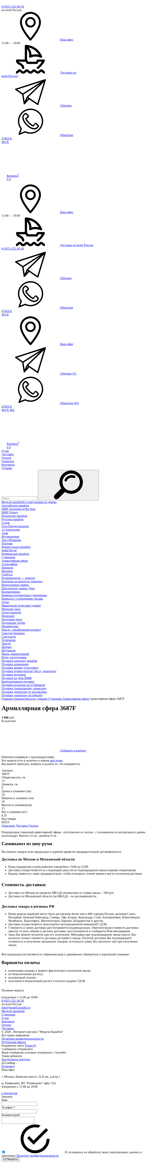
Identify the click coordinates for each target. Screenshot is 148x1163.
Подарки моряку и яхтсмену (20, 667)
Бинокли (7, 567)
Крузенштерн (10, 536)
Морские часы (11, 609)
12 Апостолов (11, 529)
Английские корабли (15, 505)
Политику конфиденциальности (37, 1155)
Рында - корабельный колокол (21, 629)
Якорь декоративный (15, 654)
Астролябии (10, 564)
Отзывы (7, 468)
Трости (6, 643)
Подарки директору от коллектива (24, 691)
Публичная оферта (14, 1042)
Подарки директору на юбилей (22, 695)
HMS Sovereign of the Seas (18, 509)
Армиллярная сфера (15, 560)
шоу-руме (56, 760)
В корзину (8, 1066)
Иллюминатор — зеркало (18, 578)
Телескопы (9, 640)
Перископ (8, 616)
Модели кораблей (13, 1011)
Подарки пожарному (15, 664)
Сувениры (8, 557)
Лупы (5, 602)
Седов (6, 522)
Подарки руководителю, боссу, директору (29, 671)
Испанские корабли (14, 515)
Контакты (8, 464)
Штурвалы (9, 650)
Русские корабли (13, 519)
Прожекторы (10, 626)
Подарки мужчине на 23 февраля (23, 685)
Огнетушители (11, 612)
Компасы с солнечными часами (22, 598)
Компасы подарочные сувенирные (24, 595)
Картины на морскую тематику (22, 581)
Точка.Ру (30, 1045)
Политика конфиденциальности (23, 1038)
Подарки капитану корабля (19, 660)
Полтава (7, 543)
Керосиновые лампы (15, 584)
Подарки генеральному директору (24, 688)
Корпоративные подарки (18, 681)
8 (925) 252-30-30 (13, 6)
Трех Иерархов (11, 540)
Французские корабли (16, 547)
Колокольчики (11, 591)
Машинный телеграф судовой (21, 605)
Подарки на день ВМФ (17, 678)
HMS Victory (10, 512)
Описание (8, 825)
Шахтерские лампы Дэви (18, 588)
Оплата (6, 457)
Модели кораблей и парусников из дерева (29, 502)
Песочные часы (12, 619)
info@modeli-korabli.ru (16, 1007)
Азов (5, 533)
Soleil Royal (9, 550)
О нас (5, 450)
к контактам (9, 1093)
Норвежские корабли (15, 553)
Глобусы (7, 574)
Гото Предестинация (15, 526)
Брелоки (7, 571)
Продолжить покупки (16, 1059)
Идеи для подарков (14, 657)
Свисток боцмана (13, 633)
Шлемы (7, 647)
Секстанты (9, 636)
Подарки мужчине (14, 674)
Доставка (8, 454)
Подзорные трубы (13, 622)
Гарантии (8, 461)
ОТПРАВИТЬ (10, 1159)
